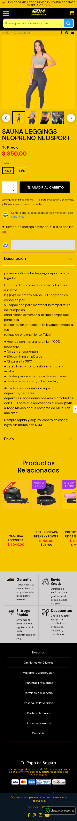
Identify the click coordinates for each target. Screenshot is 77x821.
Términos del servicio (38, 693)
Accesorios (22, 32)
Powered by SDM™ (38, 807)
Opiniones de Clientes (38, 662)
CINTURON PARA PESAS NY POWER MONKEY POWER (46, 534)
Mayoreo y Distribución (38, 672)
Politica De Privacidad (38, 703)
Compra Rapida (16, 501)
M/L (22, 170)
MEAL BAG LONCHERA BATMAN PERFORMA (16, 538)
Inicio (6, 32)
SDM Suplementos (31, 797)
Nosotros (38, 652)
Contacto (38, 733)
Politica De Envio (38, 713)
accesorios (31, 398)
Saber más (17, 217)
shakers (47, 398)
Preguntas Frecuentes (38, 683)
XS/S (8, 170)
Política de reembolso (38, 723)
